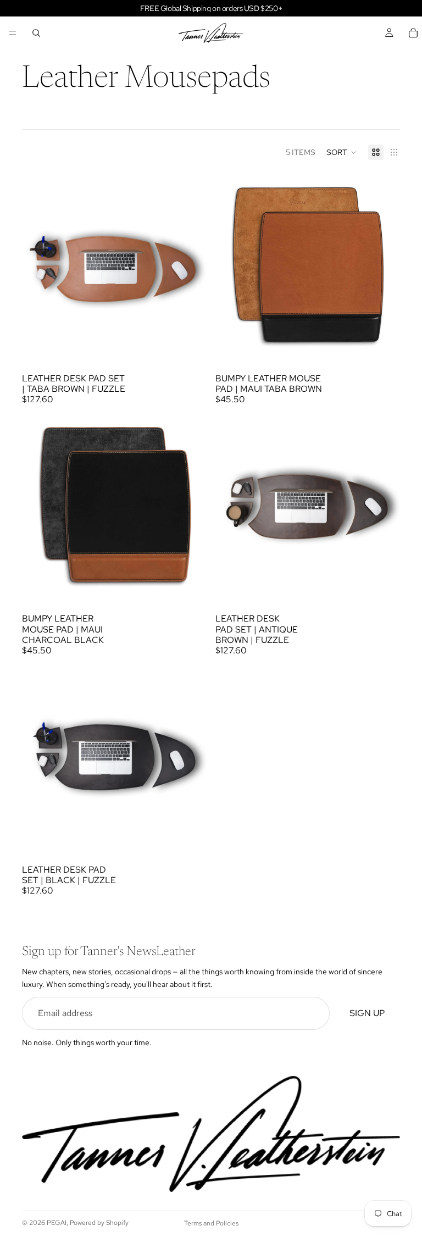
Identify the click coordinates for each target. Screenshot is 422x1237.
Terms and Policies (211, 1223)
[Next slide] (190, 265)
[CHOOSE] (189, 341)
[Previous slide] (38, 265)
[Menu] (12, 33)
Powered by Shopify (99, 1222)
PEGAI (56, 1222)
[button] (341, 152)
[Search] (36, 33)
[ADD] (383, 341)
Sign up (367, 1013)
